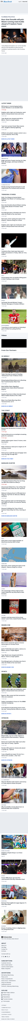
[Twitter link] (3, 956)
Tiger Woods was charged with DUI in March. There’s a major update (12, 119)
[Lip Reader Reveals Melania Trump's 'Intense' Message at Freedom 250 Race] (14, 292)
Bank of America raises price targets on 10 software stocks (13, 447)
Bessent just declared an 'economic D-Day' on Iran (13, 429)
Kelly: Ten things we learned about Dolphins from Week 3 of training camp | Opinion (13, 199)
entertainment (5, 325)
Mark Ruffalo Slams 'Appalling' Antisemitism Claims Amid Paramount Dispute (12, 388)
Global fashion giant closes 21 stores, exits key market (13, 441)
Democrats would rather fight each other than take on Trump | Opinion (13, 742)
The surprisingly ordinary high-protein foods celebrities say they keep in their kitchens (12, 592)
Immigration (4, 158)
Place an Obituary (6, 982)
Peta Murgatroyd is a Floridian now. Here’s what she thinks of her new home (13, 213)
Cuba (2, 249)
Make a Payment (5, 968)
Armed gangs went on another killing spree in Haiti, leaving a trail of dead (13, 278)
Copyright (3, 1005)
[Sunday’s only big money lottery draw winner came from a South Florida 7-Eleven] (14, 606)
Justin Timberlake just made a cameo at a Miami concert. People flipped (13, 649)
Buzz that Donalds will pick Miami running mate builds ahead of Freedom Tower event (12, 22)
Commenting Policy (6, 1007)
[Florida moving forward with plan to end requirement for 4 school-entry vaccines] (14, 176)
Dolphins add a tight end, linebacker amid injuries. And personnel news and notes (13, 113)
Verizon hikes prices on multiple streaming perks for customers (13, 435)
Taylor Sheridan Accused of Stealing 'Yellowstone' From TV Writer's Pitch (11, 374)
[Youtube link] (5, 956)
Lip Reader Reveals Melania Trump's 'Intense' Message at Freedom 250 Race (12, 303)
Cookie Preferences (5, 1012)
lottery (3, 615)
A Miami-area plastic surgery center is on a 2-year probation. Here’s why (13, 133)
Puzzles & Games (7, 999)
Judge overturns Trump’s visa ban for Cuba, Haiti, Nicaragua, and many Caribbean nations (13, 162)
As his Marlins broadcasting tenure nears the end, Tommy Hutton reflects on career (13, 708)
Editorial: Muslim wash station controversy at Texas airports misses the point (13, 782)
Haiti (2, 275)
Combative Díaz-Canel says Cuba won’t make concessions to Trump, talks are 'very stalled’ (14, 252)
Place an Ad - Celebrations (8, 980)
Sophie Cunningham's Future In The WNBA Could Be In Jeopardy (13, 702)
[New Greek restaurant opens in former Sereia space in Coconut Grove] (14, 634)
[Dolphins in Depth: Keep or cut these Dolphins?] (14, 842)
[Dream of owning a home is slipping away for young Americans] (14, 917)
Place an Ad (4, 976)
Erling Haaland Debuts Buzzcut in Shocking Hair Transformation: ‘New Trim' (13, 381)
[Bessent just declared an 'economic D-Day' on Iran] (14, 420)
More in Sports (6, 713)
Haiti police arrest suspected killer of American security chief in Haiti (12, 541)
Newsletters (6, 997)
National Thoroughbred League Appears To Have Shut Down (13, 903)
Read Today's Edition (9, 992)
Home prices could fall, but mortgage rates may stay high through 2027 (14, 453)
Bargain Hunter (8, 463)
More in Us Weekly (7, 406)
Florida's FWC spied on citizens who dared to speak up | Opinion (13, 748)
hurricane (4, 563)
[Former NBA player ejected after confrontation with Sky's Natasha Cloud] (14, 867)
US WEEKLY (5, 356)
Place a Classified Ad (6, 978)
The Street (5, 410)
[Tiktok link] (9, 956)
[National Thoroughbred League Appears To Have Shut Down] (14, 892)
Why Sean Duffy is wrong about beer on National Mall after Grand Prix (12, 807)
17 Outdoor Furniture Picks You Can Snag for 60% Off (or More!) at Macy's (13, 481)
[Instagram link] (7, 956)
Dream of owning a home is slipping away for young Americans (13, 928)
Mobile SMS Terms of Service (8, 1019)
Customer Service (6, 963)
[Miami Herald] (7, 2)
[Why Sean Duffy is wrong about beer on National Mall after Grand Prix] (14, 796)
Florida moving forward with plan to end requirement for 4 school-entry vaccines (13, 187)
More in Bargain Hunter (9, 515)
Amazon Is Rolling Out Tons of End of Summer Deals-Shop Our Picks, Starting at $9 (13, 510)
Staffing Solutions (6, 984)
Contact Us (4, 949)
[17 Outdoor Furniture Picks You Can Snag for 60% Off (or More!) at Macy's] (14, 472)
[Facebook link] (2, 956)
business (3, 926)
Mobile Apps (6, 995)
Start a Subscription (6, 964)
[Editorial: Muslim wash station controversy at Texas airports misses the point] (14, 771)
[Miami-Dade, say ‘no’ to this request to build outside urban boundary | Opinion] (14, 727)
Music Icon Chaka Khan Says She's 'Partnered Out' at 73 (11, 400)
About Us (3, 945)
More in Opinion (6, 760)
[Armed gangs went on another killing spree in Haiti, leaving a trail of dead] (14, 267)
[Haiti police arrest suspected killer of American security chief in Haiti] (14, 530)
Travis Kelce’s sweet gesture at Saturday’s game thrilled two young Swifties (13, 328)
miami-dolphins (5, 850)
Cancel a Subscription (7, 966)
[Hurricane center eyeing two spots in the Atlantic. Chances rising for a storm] (14, 555)
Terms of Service (5, 1016)
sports (3, 300)
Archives (3, 951)
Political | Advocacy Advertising (9, 986)
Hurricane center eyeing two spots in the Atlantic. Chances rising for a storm (13, 219)
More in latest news (7, 139)
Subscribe (24, 1)
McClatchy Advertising (7, 975)
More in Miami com (7, 667)
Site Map (3, 947)
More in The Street (7, 458)
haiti (2, 538)
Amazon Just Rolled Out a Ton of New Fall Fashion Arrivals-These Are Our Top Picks (13, 487)
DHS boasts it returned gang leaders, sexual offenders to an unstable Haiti (12, 106)
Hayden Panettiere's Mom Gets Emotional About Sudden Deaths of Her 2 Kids (13, 394)
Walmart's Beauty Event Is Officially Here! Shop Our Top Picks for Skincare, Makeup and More (13, 494)
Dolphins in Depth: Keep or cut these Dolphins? (11, 853)
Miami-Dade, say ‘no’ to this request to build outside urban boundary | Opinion (12, 736)
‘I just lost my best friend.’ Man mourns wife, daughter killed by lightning (12, 126)
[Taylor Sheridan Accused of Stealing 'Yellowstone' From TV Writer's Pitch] (14, 365)
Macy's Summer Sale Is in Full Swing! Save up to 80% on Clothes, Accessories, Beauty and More (13, 502)
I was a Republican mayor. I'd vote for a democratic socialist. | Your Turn (12, 754)
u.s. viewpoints (5, 779)
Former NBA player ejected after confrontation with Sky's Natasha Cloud (13, 878)
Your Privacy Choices (6, 1014)
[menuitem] (1, 1)
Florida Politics (8, 17)
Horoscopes (6, 1001)
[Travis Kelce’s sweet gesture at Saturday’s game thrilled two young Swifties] (14, 316)
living (3, 588)
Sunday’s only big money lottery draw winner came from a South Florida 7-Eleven (13, 618)
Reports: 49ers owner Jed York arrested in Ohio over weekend (13, 696)
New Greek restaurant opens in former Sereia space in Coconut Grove (12, 643)
